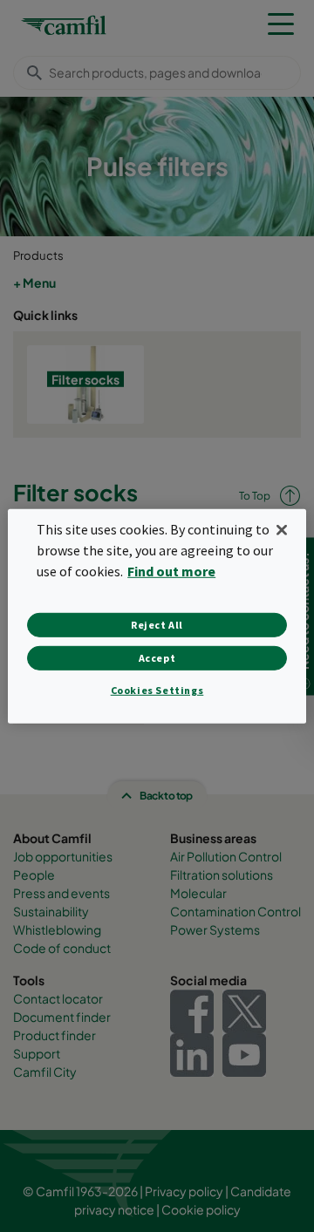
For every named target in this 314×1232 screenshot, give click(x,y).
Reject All (157, 624)
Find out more (171, 571)
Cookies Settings (157, 690)
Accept (157, 657)
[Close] (282, 529)
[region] (157, 615)
